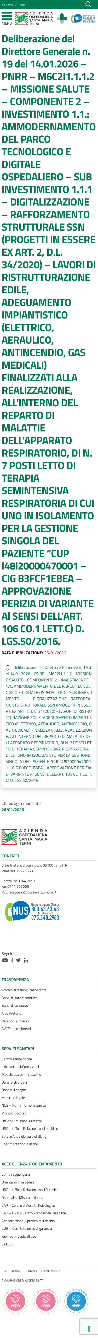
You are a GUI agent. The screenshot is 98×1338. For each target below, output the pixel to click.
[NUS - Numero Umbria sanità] (83, 18)
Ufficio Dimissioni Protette (22, 1121)
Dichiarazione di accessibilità (22, 1280)
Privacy (31, 1270)
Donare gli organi (14, 1082)
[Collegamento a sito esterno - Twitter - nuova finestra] (19, 960)
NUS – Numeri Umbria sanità (24, 1105)
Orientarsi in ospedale (18, 1182)
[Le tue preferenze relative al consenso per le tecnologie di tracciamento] (89, 1329)
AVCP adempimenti (16, 1029)
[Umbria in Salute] (64, 18)
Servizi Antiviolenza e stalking (24, 1136)
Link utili (8, 1244)
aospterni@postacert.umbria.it (32, 892)
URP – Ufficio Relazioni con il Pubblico (30, 1190)
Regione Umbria (13, 4)
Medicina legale (13, 1098)
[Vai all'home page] (34, 18)
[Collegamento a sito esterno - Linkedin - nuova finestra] (27, 960)
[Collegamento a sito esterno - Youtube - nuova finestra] (6, 960)
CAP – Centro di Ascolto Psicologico (28, 1205)
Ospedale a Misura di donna (22, 1197)
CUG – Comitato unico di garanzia (27, 1228)
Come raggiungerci (16, 1174)
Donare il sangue (14, 1090)
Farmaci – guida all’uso (19, 1236)
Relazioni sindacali (15, 1021)
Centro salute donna (17, 1059)
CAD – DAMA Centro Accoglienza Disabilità (34, 1213)
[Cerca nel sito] (88, 3)
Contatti (16, 1270)
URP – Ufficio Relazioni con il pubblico (30, 1128)
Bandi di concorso (15, 1005)
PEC (4, 1270)
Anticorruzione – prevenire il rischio (28, 1221)
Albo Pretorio (11, 1013)
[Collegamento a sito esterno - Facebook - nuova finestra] (13, 960)
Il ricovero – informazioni (20, 1066)
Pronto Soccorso (14, 1113)
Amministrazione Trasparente (24, 990)
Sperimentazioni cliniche (20, 1144)
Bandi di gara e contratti (20, 998)
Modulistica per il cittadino (21, 1074)
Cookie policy (50, 1270)
